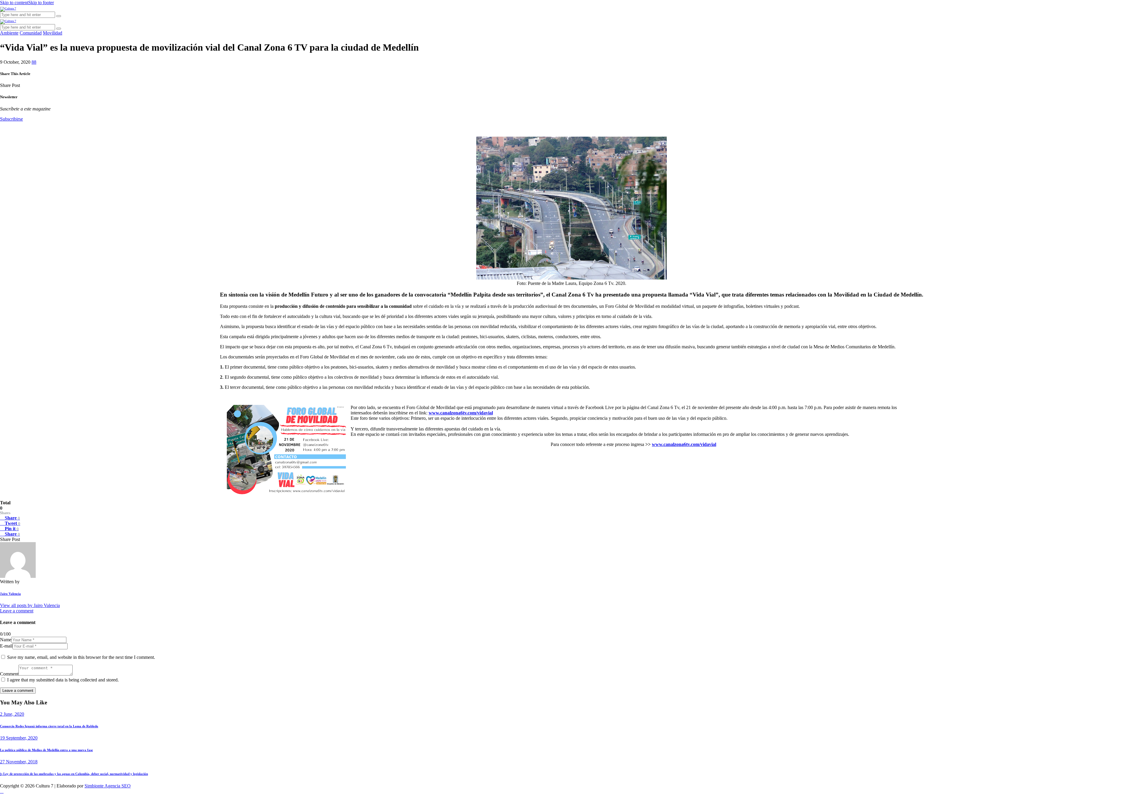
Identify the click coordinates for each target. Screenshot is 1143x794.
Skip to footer (41, 2)
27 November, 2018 (19, 761)
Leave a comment (16, 610)
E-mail (6, 645)
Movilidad (52, 32)
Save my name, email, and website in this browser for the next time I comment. (81, 657)
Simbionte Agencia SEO (108, 785)
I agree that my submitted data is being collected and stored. (63, 679)
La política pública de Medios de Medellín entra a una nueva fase (46, 750)
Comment (9, 673)
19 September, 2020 (19, 737)
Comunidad (31, 32)
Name (5, 639)
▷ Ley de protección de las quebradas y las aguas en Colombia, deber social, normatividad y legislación (74, 774)
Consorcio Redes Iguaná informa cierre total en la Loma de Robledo (49, 726)
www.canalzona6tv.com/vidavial (461, 412)
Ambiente (9, 32)
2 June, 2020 (12, 714)
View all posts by (30, 605)
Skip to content (14, 2)
